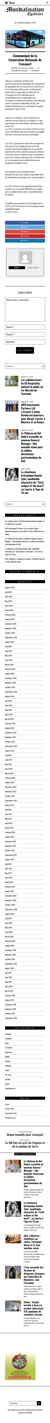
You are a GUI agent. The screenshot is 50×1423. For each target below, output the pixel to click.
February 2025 (10, 669)
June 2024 (8, 705)
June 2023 (8, 759)
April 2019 (8, 986)
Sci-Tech (8, 1074)
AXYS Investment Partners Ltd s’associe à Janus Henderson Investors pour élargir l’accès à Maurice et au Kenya (33, 413)
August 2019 (9, 968)
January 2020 (9, 945)
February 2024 (10, 723)
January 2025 (9, 673)
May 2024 (8, 709)
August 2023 (9, 750)
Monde (7, 1056)
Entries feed (9, 1108)
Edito (7, 1043)
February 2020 (10, 941)
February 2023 (10, 777)
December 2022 (10, 786)
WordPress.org (10, 1117)
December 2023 (10, 732)
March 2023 (9, 773)
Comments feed (10, 1113)
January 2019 (9, 1000)
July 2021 (8, 864)
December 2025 (10, 623)
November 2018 (10, 1009)
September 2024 (11, 691)
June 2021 (8, 868)
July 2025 (8, 646)
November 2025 (10, 628)
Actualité (14, 71)
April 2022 (9, 823)
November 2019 (10, 954)
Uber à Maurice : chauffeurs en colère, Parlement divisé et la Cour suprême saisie (33, 1242)
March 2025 (9, 664)
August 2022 (9, 805)
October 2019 (10, 959)
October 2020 (10, 904)
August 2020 (9, 913)
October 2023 (10, 741)
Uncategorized (10, 1088)
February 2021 (10, 886)
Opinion (7, 1061)
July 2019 (8, 972)
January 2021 (9, 891)
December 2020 (10, 895)
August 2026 (9, 587)
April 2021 (8, 877)
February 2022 (10, 832)
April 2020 (9, 932)
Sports (7, 1083)
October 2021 (10, 850)
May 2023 (8, 764)
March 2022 (9, 827)
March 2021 (9, 882)
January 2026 (9, 619)
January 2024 (9, 728)
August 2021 (9, 859)
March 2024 (9, 718)
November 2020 (10, 900)
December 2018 (10, 1004)
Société (7, 1079)
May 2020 (8, 927)
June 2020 (8, 922)
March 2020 (9, 936)
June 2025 (8, 651)
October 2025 (10, 632)
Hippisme (8, 1052)
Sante (7, 1070)
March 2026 (9, 610)
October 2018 (10, 1013)
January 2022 (9, 836)
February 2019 (10, 995)
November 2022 (10, 791)
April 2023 (9, 768)
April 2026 (9, 605)
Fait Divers (9, 1047)
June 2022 (8, 814)
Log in (7, 1104)
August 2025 (9, 641)
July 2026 (8, 592)
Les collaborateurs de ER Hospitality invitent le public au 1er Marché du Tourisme (32, 387)
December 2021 (10, 841)
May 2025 (8, 655)
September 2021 (11, 854)
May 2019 (8, 981)
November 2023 (10, 737)
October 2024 (10, 687)
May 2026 (8, 601)
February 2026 (10, 614)
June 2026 (8, 596)
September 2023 (11, 746)
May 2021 (8, 873)
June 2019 (8, 977)
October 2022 (10, 796)
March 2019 (9, 990)
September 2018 (11, 1018)
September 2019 (11, 963)
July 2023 (8, 755)
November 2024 (10, 682)
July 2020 (8, 918)
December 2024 (10, 678)
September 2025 (11, 637)
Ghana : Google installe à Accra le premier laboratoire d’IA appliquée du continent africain (34, 1308)
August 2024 (9, 696)
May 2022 (8, 818)
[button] (42, 366)
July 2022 (8, 809)
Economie (23, 71)
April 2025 (9, 660)
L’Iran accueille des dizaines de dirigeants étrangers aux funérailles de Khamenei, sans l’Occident (34, 1275)
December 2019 (10, 950)
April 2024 (9, 714)
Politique (8, 1065)
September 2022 (11, 800)
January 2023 (9, 782)
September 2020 (11, 909)
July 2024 (8, 700)
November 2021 (10, 845)
